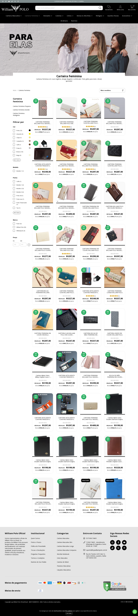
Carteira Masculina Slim (64, 542)
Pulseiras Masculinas (64, 566)
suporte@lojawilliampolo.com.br (96, 550)
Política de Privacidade (38, 546)
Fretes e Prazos (36, 542)
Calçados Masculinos (64, 570)
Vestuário (47, 16)
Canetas (59, 16)
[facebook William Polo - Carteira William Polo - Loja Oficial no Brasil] (6, 1)
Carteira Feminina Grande (21, 110)
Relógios (99, 16)
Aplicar (28, 244)
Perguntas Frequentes (38, 554)
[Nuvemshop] (127, 602)
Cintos (69, 16)
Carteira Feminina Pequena (22, 106)
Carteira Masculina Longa (65, 546)
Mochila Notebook (63, 554)
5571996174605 (91, 538)
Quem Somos (35, 538)
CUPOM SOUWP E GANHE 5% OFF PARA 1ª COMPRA (69, 1)
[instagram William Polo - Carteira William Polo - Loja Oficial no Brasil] (3, 1)
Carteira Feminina (32, 16)
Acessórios (126, 16)
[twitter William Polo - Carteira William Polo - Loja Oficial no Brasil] (15, 1)
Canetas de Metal (62, 562)
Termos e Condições (38, 558)
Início (14, 90)
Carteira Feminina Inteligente (18, 114)
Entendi (69, 613)
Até (21, 241)
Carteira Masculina (13, 16)
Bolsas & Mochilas (84, 16)
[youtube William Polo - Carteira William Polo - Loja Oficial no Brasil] (9, 1)
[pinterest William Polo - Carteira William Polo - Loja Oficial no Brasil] (18, 1)
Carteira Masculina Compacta (66, 550)
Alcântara (64, 21)
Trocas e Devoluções (38, 550)
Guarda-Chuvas (113, 16)
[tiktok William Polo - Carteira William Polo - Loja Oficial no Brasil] (12, 1)
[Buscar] (100, 8)
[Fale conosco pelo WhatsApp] (134, 611)
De (14, 241)
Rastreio (74, 21)
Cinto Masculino (62, 558)
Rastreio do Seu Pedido (38, 562)
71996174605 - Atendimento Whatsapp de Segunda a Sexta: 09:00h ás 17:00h (96, 544)
